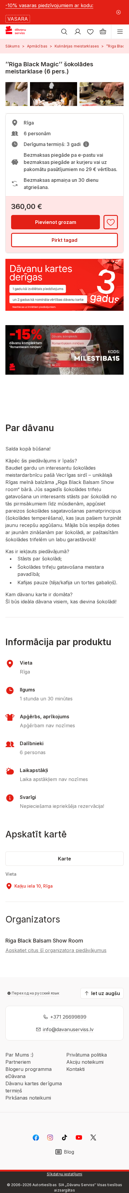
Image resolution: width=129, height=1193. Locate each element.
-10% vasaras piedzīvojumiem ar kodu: (49, 5)
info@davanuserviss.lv (68, 1029)
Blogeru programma (28, 1069)
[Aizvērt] (118, 12)
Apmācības (37, 46)
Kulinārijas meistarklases (77, 46)
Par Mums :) (19, 1055)
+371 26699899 (68, 1017)
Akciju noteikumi (85, 1062)
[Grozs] (103, 31)
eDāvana (15, 1076)
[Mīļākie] (90, 31)
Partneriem (18, 1062)
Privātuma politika (86, 1055)
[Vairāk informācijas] (86, 144)
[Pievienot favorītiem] (111, 222)
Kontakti (75, 1069)
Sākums (12, 46)
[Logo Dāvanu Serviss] (20, 31)
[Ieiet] (77, 31)
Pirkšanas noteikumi (28, 1098)
